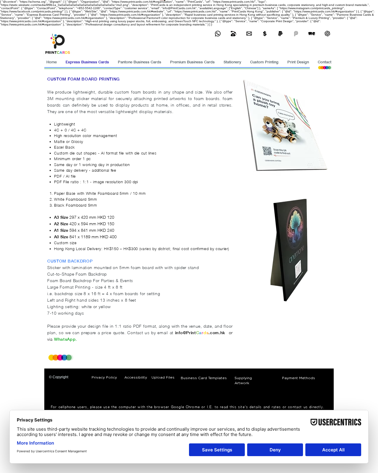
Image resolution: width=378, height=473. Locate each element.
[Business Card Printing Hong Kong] (217, 33)
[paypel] (280, 33)
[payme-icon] (296, 33)
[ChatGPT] (327, 33)
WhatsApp (65, 339)
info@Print (185, 332)
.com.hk (216, 332)
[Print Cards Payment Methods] (264, 33)
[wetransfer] (311, 33)
